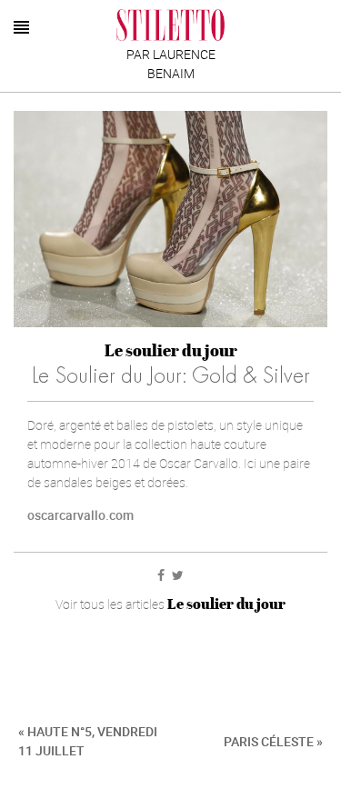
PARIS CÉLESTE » (273, 741)
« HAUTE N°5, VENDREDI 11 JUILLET (87, 741)
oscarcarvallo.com (80, 515)
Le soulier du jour (171, 350)
